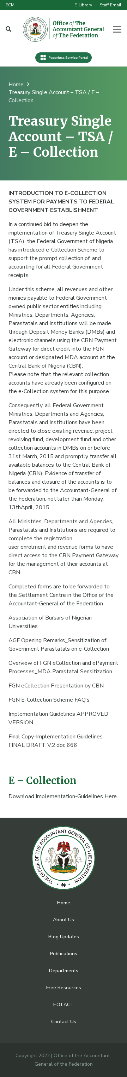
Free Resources (63, 987)
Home (63, 902)
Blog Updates (63, 936)
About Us (63, 919)
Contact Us (63, 1021)
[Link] (63, 29)
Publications (63, 953)
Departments (63, 970)
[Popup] (8, 29)
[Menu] (117, 29)
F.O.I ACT (63, 1004)
